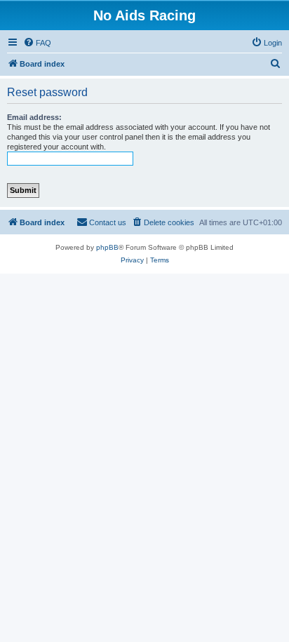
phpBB (107, 247)
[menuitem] (37, 42)
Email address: (34, 117)
